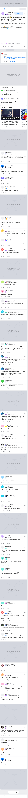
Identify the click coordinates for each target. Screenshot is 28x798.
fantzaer (5, 98)
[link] (10, 118)
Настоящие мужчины (13, 695)
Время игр (10, 14)
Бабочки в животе (12, 282)
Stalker (8, 478)
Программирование (12, 312)
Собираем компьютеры (13, 570)
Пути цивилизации (11, 426)
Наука (10, 90)
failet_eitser (6, 90)
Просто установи (12, 625)
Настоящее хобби (12, 154)
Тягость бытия (11, 445)
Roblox (8, 548)
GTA (9, 219)
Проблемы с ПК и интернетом (14, 666)
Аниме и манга (11, 740)
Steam (8, 613)
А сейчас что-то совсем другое (14, 188)
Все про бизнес (11, 98)
